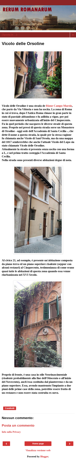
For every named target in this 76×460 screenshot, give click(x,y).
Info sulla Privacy (11, 431)
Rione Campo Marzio (59, 105)
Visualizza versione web (38, 450)
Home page (38, 443)
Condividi (9, 408)
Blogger (44, 456)
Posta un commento (18, 425)
